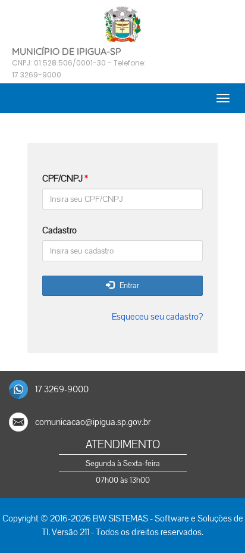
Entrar (126, 285)
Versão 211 (70, 532)
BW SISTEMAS (120, 518)
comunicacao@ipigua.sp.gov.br (92, 422)
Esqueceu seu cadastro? (157, 317)
